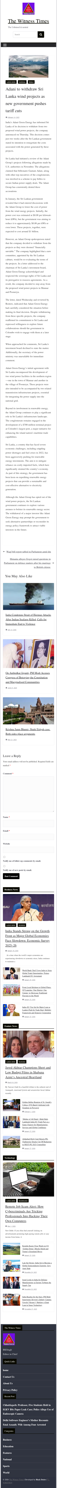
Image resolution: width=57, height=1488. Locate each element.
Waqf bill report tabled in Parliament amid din (28, 551)
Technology (23, 1201)
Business (22, 925)
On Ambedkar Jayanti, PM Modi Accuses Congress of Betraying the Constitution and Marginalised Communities (28, 677)
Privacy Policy (10, 1390)
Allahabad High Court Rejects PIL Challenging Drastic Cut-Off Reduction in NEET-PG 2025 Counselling (36, 1142)
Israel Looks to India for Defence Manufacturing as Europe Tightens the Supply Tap (36, 1282)
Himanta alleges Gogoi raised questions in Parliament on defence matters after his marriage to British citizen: (27, 563)
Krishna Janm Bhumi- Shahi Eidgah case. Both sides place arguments (28, 731)
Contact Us (8, 1376)
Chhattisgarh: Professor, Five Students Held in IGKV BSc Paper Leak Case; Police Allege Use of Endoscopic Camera (28, 1409)
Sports (6, 1466)
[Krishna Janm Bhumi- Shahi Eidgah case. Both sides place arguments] (28, 699)
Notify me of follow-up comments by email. (22, 860)
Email (6, 830)
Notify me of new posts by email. (17, 870)
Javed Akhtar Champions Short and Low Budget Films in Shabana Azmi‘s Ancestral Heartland (28, 1072)
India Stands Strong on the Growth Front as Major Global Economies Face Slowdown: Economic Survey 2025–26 (27, 938)
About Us (8, 1383)
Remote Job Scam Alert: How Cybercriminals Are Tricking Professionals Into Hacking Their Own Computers (26, 1213)
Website (6, 843)
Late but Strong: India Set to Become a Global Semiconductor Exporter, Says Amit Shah (37, 1266)
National (22, 82)
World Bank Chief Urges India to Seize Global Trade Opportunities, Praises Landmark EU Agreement (37, 973)
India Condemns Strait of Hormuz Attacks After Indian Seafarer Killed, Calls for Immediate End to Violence (28, 619)
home (5, 1370)
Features (22, 1062)
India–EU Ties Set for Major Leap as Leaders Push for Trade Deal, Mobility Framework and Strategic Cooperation (36, 1010)
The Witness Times (28, 20)
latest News (11, 82)
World (31, 82)
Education (8, 1446)
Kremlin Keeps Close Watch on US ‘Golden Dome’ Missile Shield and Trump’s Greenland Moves (35, 1249)
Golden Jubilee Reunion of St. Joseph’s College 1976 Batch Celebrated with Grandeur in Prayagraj (36, 1105)
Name (6, 817)
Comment (8, 773)
